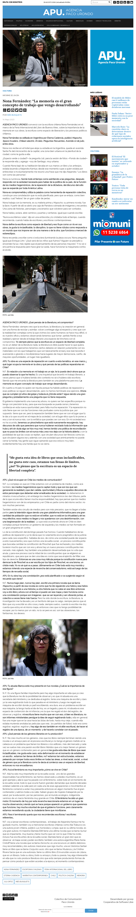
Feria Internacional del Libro (58, 869)
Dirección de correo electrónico (45, 910)
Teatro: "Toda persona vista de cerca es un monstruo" (120, 189)
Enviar (91, 911)
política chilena (66, 876)
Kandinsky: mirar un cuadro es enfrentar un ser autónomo (122, 201)
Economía (29, 21)
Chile (53, 876)
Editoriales (8, 21)
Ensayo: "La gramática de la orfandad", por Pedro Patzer (122, 176)
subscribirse (8, 899)
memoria (81, 876)
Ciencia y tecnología (103, 21)
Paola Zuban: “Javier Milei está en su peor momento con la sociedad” (122, 117)
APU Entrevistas (38, 25)
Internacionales (10, 25)
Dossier (90, 21)
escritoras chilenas (32, 869)
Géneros (39, 21)
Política (19, 21)
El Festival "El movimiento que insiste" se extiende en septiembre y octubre (122, 161)
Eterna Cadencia (12, 876)
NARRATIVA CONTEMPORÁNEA (35, 876)
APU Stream (24, 25)
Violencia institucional (54, 21)
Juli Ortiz (8, 882)
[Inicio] (68, 12)
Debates (118, 21)
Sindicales (80, 21)
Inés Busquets (14, 115)
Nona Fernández (11, 869)
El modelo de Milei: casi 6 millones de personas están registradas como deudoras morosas (121, 102)
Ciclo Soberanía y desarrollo (58, 25)
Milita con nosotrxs (12, 2)
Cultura (70, 21)
